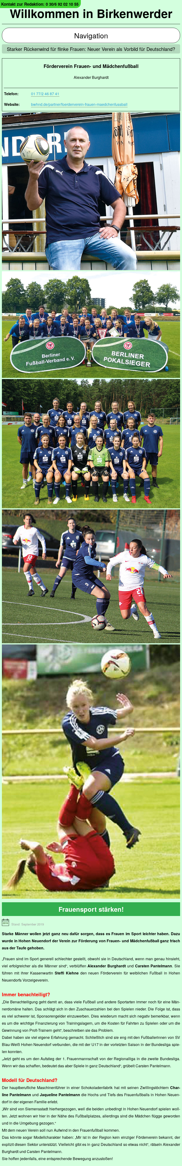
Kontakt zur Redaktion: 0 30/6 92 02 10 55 (39, 4)
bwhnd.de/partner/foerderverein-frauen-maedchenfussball (79, 104)
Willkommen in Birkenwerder (91, 13)
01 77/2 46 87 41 (45, 93)
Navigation (91, 35)
